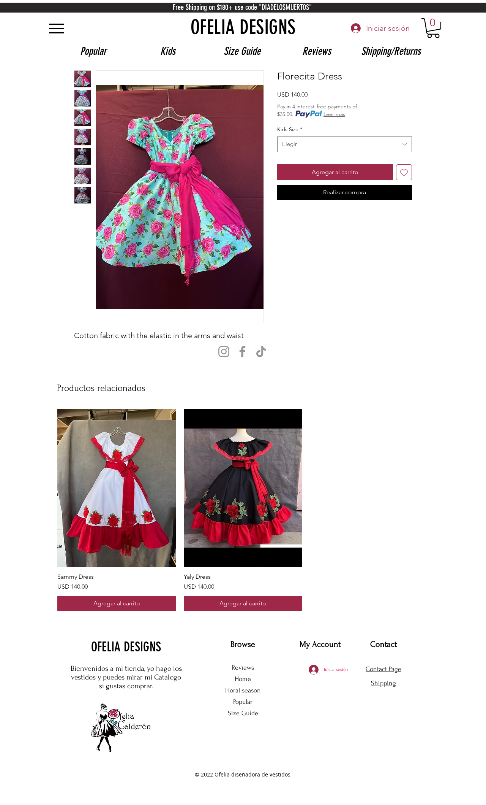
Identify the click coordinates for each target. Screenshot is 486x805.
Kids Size (289, 129)
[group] (243, 510)
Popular (242, 701)
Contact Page (383, 669)
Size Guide (243, 713)
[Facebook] (242, 351)
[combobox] (344, 144)
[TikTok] (261, 351)
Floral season (243, 690)
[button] (433, 28)
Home (243, 679)
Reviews (243, 667)
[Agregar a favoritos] (404, 172)
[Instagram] (223, 351)
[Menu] (56, 28)
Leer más (334, 114)
